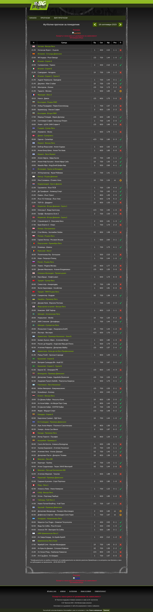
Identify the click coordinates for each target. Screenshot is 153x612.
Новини (63, 591)
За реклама (73, 591)
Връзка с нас (51, 591)
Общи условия (86, 591)
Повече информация (95, 610)
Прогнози (45, 18)
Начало (32, 18)
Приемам (106, 610)
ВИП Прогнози (61, 18)
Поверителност (100, 591)
